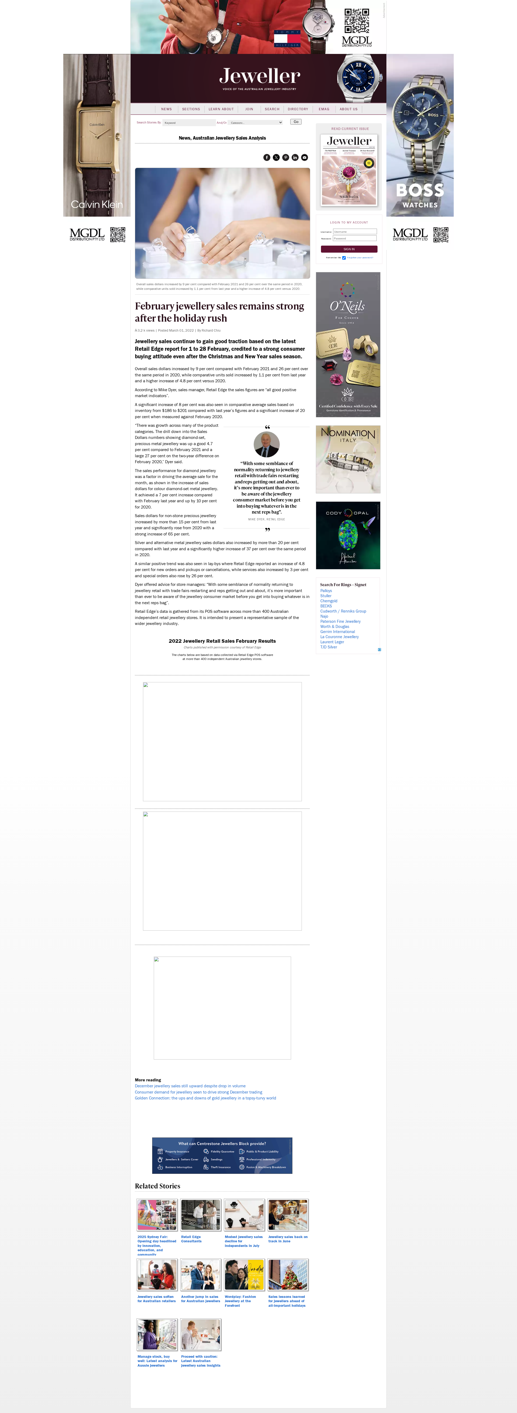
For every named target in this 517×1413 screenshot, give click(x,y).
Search (272, 109)
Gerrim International (337, 632)
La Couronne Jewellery (339, 637)
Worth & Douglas (334, 626)
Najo (324, 616)
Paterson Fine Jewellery (340, 621)
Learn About (221, 109)
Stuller (325, 596)
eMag (324, 109)
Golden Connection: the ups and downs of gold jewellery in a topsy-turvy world (205, 1098)
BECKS (326, 606)
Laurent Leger (332, 642)
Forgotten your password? (360, 257)
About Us (349, 109)
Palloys (326, 591)
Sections (191, 109)
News (166, 109)
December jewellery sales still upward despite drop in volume (190, 1086)
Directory (298, 109)
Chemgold (328, 601)
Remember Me (333, 257)
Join (249, 109)
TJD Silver (328, 647)
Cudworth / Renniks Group (343, 611)
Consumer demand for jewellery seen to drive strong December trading (198, 1092)
